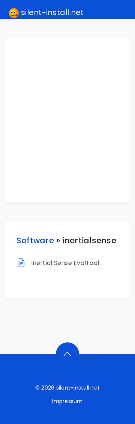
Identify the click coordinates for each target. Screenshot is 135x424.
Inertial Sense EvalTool (65, 263)
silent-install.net (51, 12)
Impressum (67, 401)
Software (35, 240)
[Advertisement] (67, 119)
